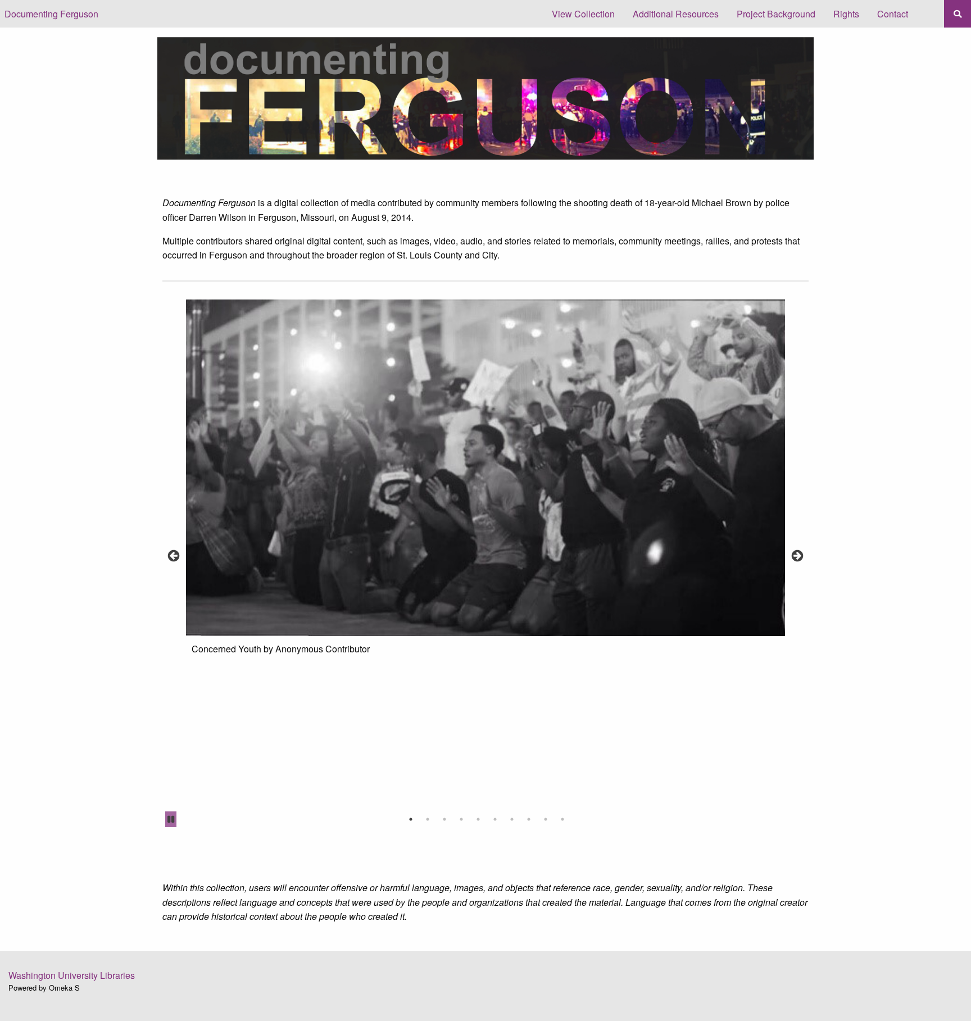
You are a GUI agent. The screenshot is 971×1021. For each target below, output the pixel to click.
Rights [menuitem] (846, 13)
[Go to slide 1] (411, 819)
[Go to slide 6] (495, 819)
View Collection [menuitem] (583, 13)
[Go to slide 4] (461, 819)
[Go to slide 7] (512, 819)
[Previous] (173, 556)
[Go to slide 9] (545, 819)
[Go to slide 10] (562, 819)
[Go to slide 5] (478, 819)
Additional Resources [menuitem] (676, 13)
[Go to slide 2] (427, 819)
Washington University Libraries (71, 975)
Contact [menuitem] (892, 13)
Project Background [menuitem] (776, 13)
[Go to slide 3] (444, 819)
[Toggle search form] (957, 14)
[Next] (797, 556)
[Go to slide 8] (529, 819)
